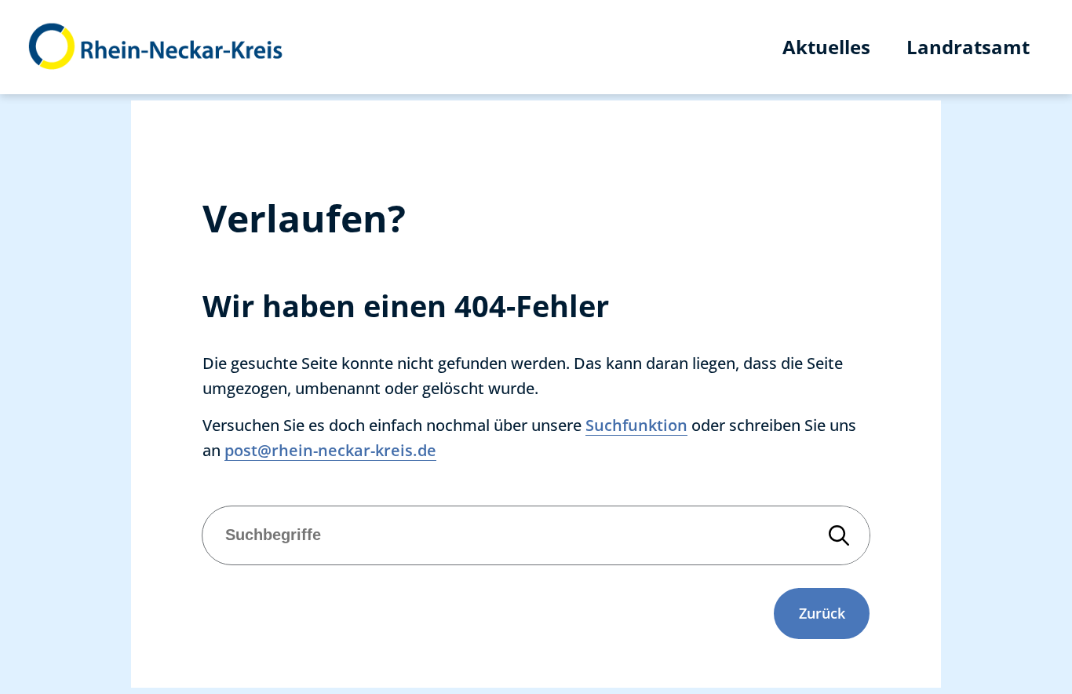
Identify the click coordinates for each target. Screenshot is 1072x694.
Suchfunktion (636, 425)
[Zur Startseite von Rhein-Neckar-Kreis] (156, 46)
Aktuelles (826, 47)
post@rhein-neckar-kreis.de (330, 450)
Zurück (822, 613)
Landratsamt (968, 47)
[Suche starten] (839, 535)
